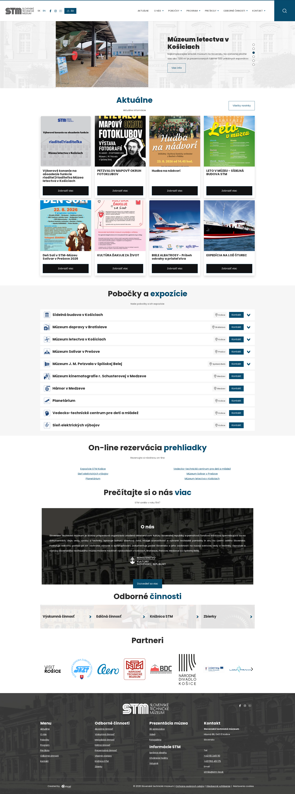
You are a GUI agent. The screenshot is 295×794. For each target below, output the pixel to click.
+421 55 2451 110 (212, 755)
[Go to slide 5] (253, 61)
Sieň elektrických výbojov (76, 425)
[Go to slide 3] (253, 53)
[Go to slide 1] (253, 45)
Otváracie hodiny (158, 757)
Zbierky (98, 766)
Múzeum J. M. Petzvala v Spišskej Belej (87, 364)
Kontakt (257, 10)
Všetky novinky (242, 105)
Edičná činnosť (102, 745)
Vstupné (153, 763)
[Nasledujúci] (252, 669)
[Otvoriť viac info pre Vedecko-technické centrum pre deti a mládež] (248, 413)
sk (39, 10)
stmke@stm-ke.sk (213, 771)
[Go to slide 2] (253, 49)
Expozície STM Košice (93, 469)
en (44, 10)
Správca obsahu (158, 752)
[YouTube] (60, 11)
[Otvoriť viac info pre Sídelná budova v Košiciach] (248, 315)
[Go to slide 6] (253, 64)
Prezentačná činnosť (106, 750)
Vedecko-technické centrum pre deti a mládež (95, 413)
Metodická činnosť (105, 739)
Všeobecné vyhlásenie (218, 786)
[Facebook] (50, 11)
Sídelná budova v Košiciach (78, 315)
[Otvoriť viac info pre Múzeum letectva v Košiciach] (248, 339)
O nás (157, 10)
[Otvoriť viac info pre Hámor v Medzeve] (248, 388)
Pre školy (210, 10)
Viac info (176, 68)
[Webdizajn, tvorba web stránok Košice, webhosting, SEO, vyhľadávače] (66, 786)
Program (192, 10)
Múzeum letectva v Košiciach (79, 339)
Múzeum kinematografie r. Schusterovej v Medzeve (99, 376)
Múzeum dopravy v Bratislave (80, 327)
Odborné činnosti (234, 10)
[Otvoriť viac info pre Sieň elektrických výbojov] (248, 425)
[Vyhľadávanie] (284, 10)
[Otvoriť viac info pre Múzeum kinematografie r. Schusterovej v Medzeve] (248, 376)
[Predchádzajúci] (46, 669)
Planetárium (64, 401)
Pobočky (173, 10)
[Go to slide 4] (253, 57)
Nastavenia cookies (243, 786)
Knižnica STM (102, 761)
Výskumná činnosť (105, 734)
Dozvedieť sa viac (147, 583)
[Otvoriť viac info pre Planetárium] (248, 401)
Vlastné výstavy (103, 755)
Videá (152, 734)
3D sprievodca (157, 729)
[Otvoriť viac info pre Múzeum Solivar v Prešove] (248, 352)
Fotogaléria (155, 739)
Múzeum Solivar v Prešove (76, 352)
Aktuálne (143, 10)
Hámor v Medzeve (69, 388)
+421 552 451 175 (212, 761)
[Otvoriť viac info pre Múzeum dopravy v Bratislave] (248, 327)
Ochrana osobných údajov (190, 786)
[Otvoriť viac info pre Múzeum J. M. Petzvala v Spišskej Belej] (248, 364)
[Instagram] (55, 11)
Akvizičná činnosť (104, 729)
